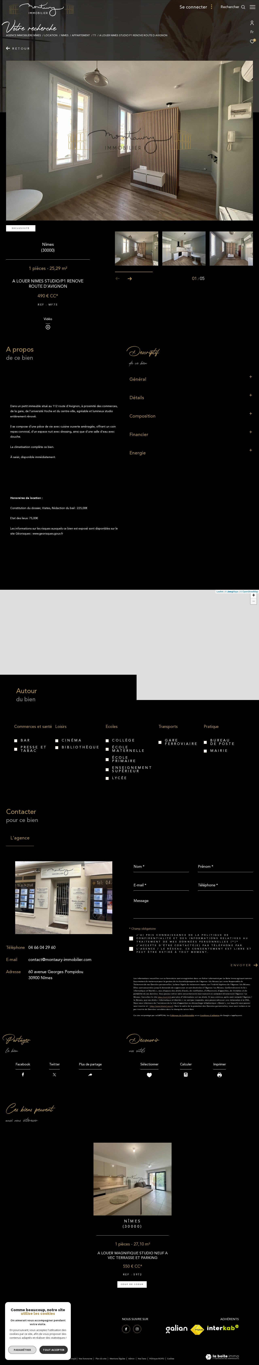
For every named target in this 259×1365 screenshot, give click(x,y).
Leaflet (220, 591)
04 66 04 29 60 (41, 947)
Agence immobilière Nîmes (23, 35)
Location (50, 35)
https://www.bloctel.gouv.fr (161, 1006)
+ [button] (253, 595)
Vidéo (48, 319)
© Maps (231, 591)
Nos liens (142, 1358)
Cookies (170, 1359)
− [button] (253, 601)
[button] (130, 278)
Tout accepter (53, 1350)
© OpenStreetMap (249, 591)
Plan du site (101, 1358)
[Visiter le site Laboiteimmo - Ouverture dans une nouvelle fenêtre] (222, 1357)
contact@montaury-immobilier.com (59, 960)
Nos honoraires (85, 1358)
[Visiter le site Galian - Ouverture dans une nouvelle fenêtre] (176, 1329)
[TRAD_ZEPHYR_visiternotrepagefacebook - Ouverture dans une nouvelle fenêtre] (126, 1329)
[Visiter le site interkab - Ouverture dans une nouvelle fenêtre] (223, 1327)
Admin (131, 1358)
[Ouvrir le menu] (252, 7)
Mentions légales (118, 1358)
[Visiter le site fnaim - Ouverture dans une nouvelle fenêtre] (197, 1330)
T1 (94, 35)
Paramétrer (22, 1350)
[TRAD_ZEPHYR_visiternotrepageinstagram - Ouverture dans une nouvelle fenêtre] (137, 1329)
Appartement (81, 35)
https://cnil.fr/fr (164, 997)
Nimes (65, 35)
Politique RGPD (156, 1358)
